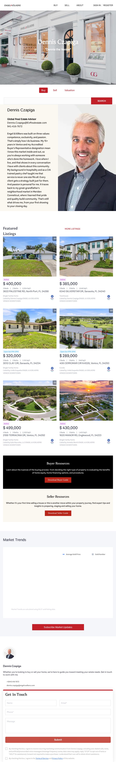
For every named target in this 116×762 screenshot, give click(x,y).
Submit (58, 739)
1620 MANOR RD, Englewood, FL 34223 (80, 435)
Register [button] (108, 5)
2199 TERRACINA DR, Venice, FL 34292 (24, 435)
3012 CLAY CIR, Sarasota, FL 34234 (21, 363)
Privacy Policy (57, 758)
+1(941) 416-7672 (13, 681)
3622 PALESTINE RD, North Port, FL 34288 (26, 291)
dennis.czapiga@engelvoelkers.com (21, 685)
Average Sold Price (73, 554)
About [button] (79, 5)
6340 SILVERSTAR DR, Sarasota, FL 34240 (82, 291)
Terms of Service (42, 758)
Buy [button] (56, 5)
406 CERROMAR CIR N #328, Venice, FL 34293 (84, 363)
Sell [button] (67, 5)
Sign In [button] (97, 5)
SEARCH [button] (102, 101)
